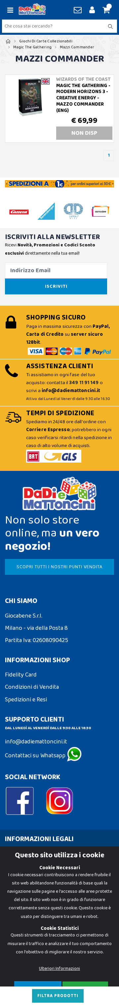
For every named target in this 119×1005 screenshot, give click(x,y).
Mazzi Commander (77, 47)
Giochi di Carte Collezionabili (45, 41)
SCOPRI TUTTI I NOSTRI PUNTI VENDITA (59, 567)
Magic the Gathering (32, 47)
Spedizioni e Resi (26, 699)
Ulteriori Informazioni (59, 968)
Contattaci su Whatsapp (36, 755)
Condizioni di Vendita (32, 687)
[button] (105, 10)
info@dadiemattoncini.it (36, 741)
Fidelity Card (21, 674)
